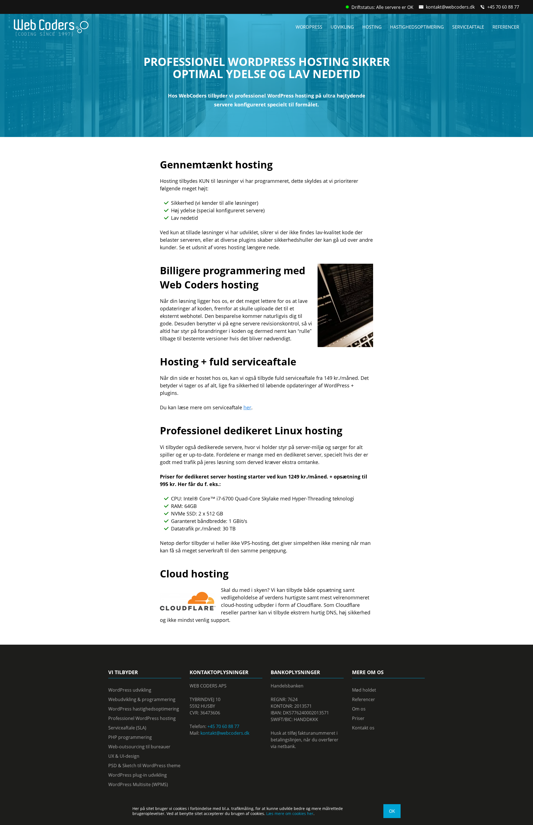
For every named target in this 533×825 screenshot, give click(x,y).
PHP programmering (130, 737)
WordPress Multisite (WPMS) (138, 784)
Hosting (372, 27)
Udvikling (342, 27)
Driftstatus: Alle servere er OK (382, 7)
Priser (358, 718)
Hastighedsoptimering (417, 27)
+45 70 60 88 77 (503, 7)
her (247, 407)
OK (392, 811)
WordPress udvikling (129, 690)
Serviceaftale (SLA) (127, 728)
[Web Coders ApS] (51, 26)
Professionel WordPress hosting (142, 718)
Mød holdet (364, 690)
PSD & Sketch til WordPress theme (144, 765)
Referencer (505, 27)
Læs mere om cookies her (289, 813)
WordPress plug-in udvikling (137, 775)
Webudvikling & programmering (141, 699)
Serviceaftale (468, 27)
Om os (359, 709)
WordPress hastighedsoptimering (143, 709)
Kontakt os (363, 728)
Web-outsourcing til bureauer (139, 747)
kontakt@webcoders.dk (450, 7)
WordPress (309, 27)
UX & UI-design (123, 756)
